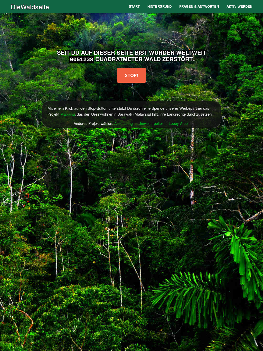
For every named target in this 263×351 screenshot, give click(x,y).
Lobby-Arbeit (179, 123)
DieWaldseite (30, 6)
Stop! (131, 75)
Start (134, 6)
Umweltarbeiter (150, 123)
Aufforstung (123, 123)
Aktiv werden (239, 6)
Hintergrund (159, 6)
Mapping (67, 114)
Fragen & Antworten (199, 6)
